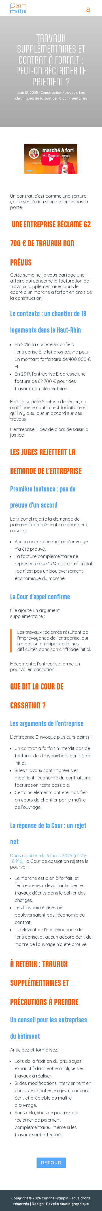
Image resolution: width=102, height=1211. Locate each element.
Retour (51, 1162)
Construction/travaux (59, 92)
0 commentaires (73, 98)
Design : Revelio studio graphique (60, 1204)
